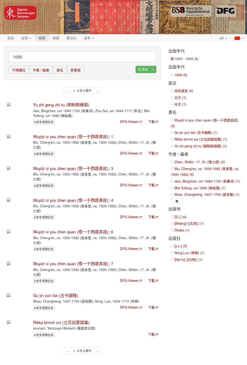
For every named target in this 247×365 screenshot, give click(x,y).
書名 (59, 70)
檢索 (42, 37)
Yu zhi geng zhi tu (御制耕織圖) (61, 105)
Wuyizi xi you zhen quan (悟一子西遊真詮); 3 (73, 168)
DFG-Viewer (129, 121)
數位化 (72, 37)
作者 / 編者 (41, 70)
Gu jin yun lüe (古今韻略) (55, 295)
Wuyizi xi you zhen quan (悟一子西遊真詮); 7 (73, 263)
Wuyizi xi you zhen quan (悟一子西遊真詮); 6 (73, 232)
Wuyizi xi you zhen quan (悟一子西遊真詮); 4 (73, 200)
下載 (151, 121)
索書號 (75, 70)
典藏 (56, 37)
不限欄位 (19, 70)
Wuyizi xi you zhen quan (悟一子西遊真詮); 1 (73, 136)
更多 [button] (88, 37)
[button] (223, 38)
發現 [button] (25, 37)
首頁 (10, 37)
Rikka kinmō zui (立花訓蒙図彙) (61, 322)
